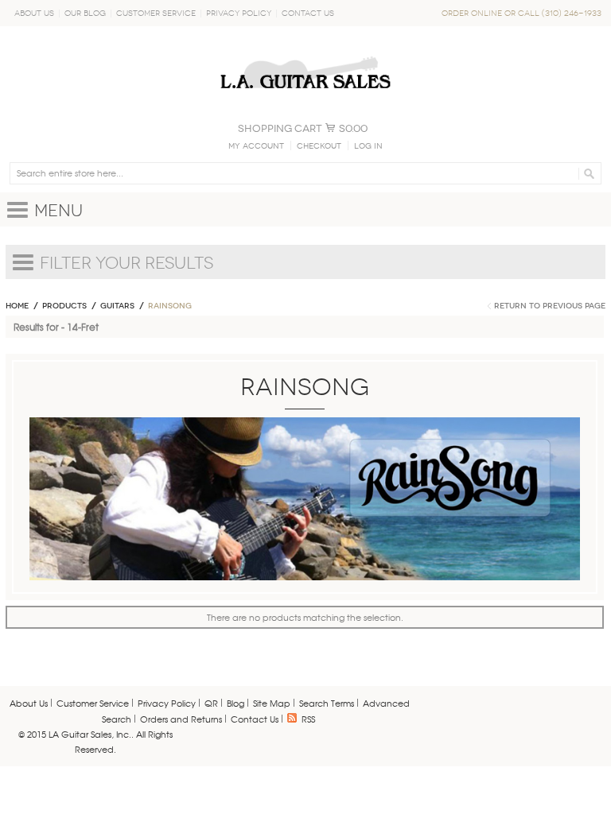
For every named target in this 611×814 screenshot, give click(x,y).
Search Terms (326, 702)
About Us (34, 13)
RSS (308, 718)
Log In (368, 146)
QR (211, 702)
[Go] (587, 173)
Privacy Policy (238, 13)
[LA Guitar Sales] (305, 49)
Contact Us (308, 13)
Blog (235, 702)
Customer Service (156, 13)
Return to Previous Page (549, 306)
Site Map (271, 702)
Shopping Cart (280, 128)
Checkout (319, 146)
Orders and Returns (181, 718)
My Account (256, 146)
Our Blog (85, 13)
